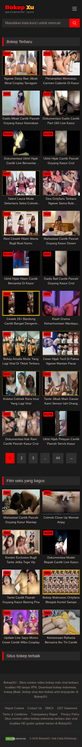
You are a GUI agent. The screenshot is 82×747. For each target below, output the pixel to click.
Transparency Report (44, 714)
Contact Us (35, 708)
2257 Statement (67, 708)
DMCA (49, 708)
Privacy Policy (70, 714)
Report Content (14, 708)
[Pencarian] (74, 23)
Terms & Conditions (15, 714)
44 (58, 458)
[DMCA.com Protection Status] (16, 739)
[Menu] (74, 8)
